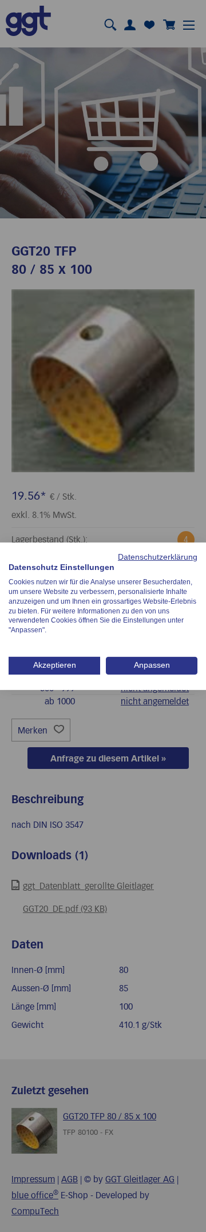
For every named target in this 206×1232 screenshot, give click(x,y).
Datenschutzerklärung (157, 556)
